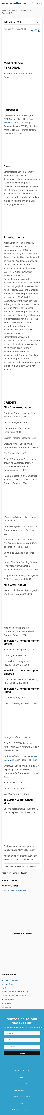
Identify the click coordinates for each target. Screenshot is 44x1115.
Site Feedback (22, 1083)
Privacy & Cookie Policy (22, 1090)
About (17, 890)
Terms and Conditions (22, 1097)
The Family (32, 679)
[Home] (14, 3)
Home (17, 1070)
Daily (22, 1103)
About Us (26, 1070)
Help (22, 1077)
